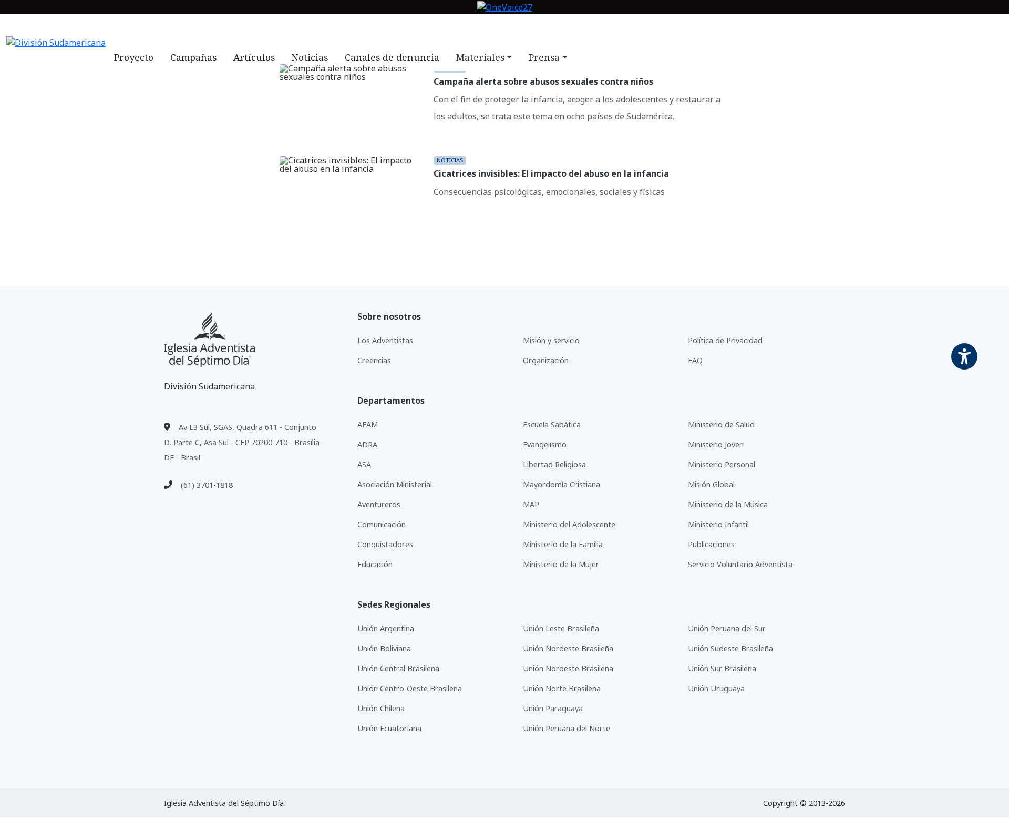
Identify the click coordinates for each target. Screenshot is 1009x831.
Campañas (193, 57)
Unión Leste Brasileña (561, 628)
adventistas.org (214, 28)
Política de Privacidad (725, 340)
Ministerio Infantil (718, 524)
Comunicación (381, 524)
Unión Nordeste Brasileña (568, 648)
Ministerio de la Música (728, 504)
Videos (383, 28)
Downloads (430, 28)
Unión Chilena (381, 708)
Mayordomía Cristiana (561, 484)
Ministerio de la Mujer (561, 564)
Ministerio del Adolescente (569, 524)
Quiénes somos (286, 28)
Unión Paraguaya (553, 708)
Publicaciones (711, 544)
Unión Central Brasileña (398, 668)
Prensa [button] (544, 57)
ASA (364, 464)
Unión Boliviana (384, 648)
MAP (531, 504)
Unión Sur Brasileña (722, 668)
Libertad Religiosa (554, 464)
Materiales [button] (480, 57)
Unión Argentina (385, 628)
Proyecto (133, 57)
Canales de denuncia (392, 57)
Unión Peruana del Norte (566, 728)
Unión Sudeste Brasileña (730, 648)
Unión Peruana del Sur (727, 628)
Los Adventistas (385, 340)
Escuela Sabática (552, 424)
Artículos (254, 57)
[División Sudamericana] (209, 340)
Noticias (344, 28)
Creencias (374, 360)
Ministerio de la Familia (563, 544)
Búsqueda (551, 28)
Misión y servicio (551, 340)
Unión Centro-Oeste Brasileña (409, 688)
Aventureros (378, 504)
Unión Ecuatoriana (389, 728)
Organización (546, 360)
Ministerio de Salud (721, 424)
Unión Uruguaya (716, 688)
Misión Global (711, 484)
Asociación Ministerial (394, 484)
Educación (375, 564)
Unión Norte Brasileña (562, 688)
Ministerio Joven (716, 444)
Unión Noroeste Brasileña (568, 668)
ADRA (367, 444)
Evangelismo (545, 444)
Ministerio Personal (721, 464)
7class (476, 28)
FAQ (505, 28)
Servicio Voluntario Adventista (740, 564)
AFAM (367, 424)
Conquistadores (385, 544)
